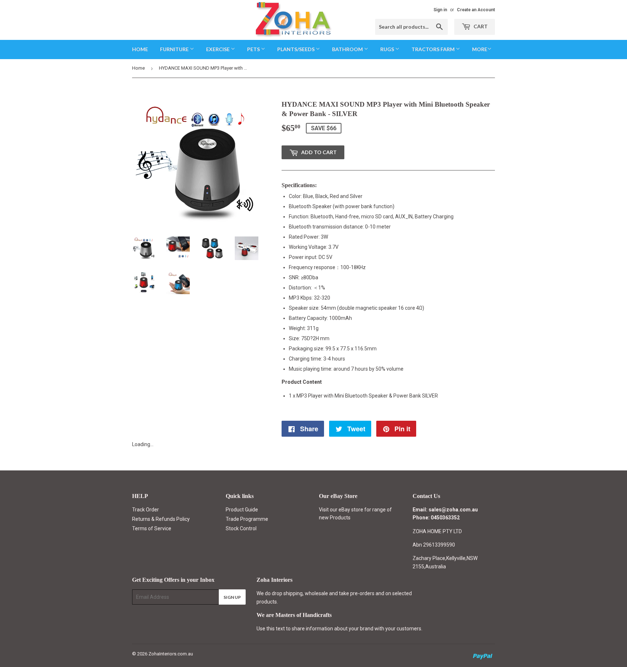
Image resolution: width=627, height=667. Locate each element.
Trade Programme (247, 519)
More (479, 49)
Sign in (440, 9)
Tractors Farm (433, 49)
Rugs (387, 49)
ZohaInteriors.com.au (170, 653)
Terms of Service (151, 528)
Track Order (145, 509)
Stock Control (241, 528)
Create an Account (476, 9)
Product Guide (242, 509)
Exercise (218, 49)
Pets (254, 49)
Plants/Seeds (296, 49)
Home (140, 49)
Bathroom (348, 49)
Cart (480, 26)
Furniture (175, 49)
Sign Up (232, 597)
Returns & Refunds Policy (161, 519)
